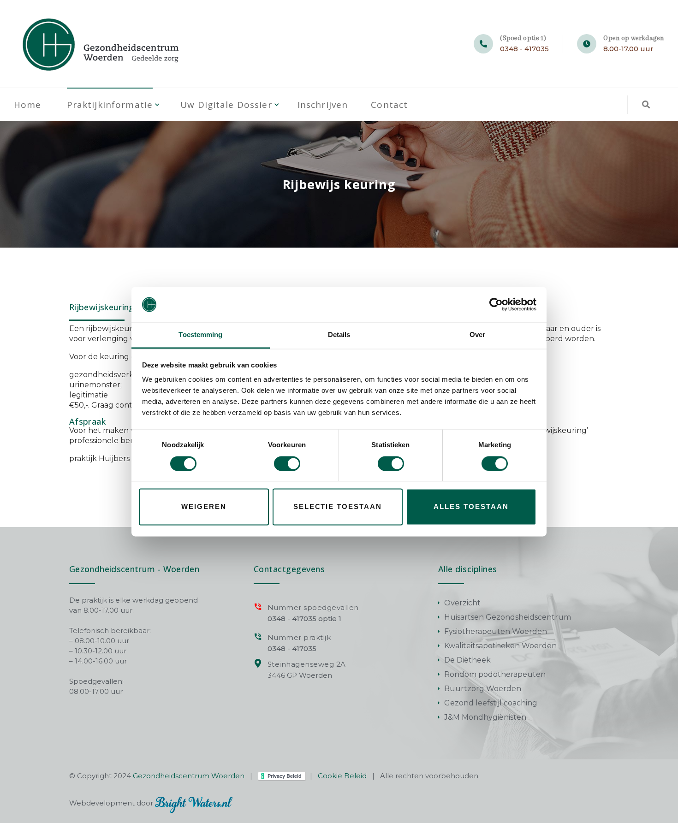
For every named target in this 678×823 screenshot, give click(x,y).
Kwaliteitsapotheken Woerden (500, 645)
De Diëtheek (467, 660)
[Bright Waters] (193, 803)
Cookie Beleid (342, 775)
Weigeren (203, 507)
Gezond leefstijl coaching (490, 703)
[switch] (287, 463)
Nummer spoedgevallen (313, 607)
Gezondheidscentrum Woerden (188, 775)
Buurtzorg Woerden (482, 688)
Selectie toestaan (337, 507)
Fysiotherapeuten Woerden (495, 631)
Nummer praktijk (299, 637)
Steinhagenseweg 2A (307, 664)
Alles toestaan (471, 507)
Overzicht (462, 602)
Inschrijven (322, 105)
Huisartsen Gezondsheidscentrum (507, 617)
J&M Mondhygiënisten (485, 717)
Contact (389, 105)
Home (28, 105)
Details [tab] (339, 335)
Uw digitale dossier (226, 105)
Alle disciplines (467, 568)
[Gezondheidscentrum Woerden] (102, 44)
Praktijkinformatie (110, 105)
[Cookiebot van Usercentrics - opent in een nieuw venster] (496, 304)
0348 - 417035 (524, 48)
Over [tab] (477, 335)
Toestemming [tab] (200, 335)
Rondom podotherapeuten (495, 674)
